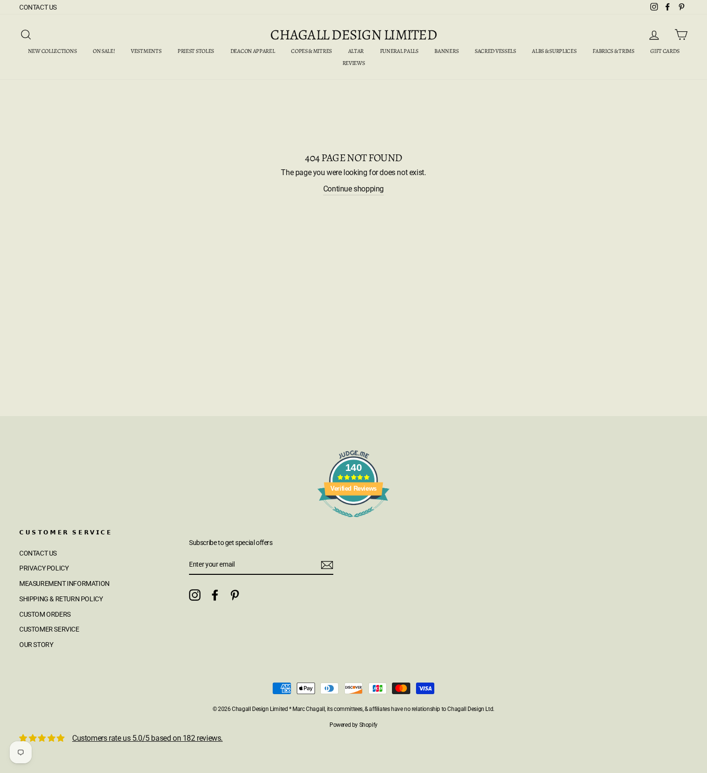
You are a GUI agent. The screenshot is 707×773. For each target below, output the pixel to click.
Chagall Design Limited (353, 34)
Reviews (353, 63)
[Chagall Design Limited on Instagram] (195, 595)
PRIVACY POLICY (43, 568)
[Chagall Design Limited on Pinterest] (234, 595)
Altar (356, 51)
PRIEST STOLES (195, 51)
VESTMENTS (146, 51)
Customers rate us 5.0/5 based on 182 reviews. (147, 738)
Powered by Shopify (353, 725)
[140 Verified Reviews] (353, 522)
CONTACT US (38, 7)
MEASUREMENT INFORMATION (64, 583)
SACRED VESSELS (495, 51)
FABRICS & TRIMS (613, 51)
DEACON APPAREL (252, 51)
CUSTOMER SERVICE (49, 629)
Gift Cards (664, 51)
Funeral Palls (399, 51)
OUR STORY (36, 644)
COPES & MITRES (311, 51)
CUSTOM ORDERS (45, 614)
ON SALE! (104, 51)
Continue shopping (353, 188)
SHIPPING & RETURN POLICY (60, 599)
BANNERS (446, 51)
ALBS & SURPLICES (554, 51)
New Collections (52, 51)
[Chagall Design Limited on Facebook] (215, 595)
